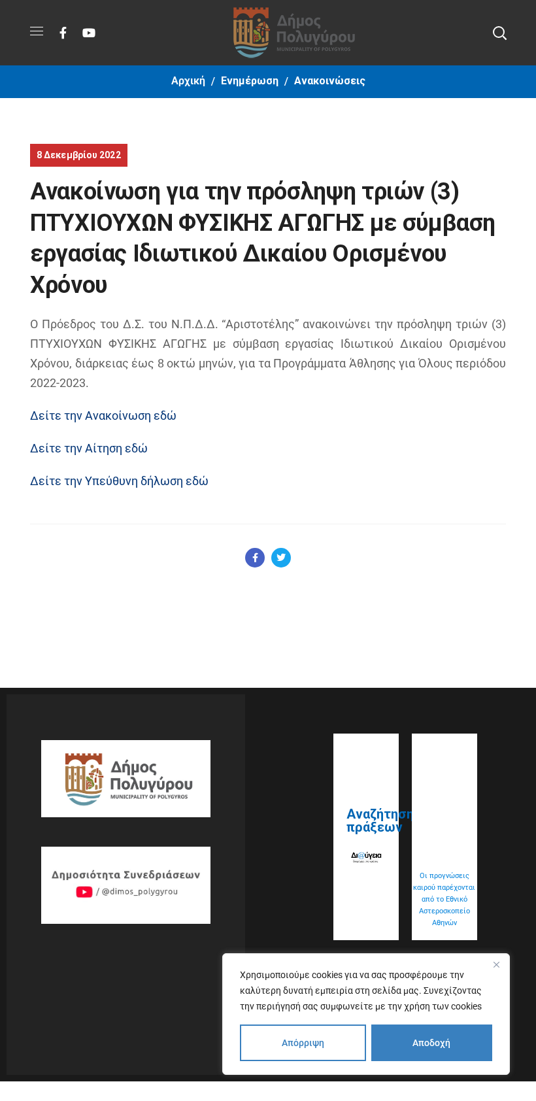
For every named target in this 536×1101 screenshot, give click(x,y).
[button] (499, 32)
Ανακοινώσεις (329, 81)
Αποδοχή (431, 1043)
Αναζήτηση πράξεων (380, 820)
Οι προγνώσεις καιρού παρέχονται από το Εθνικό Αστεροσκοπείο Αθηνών (444, 899)
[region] (366, 1014)
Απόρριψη (303, 1043)
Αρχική (188, 81)
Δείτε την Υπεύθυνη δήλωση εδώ (119, 481)
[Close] (496, 964)
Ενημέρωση (249, 81)
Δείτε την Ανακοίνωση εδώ (103, 415)
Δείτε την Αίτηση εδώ (89, 448)
